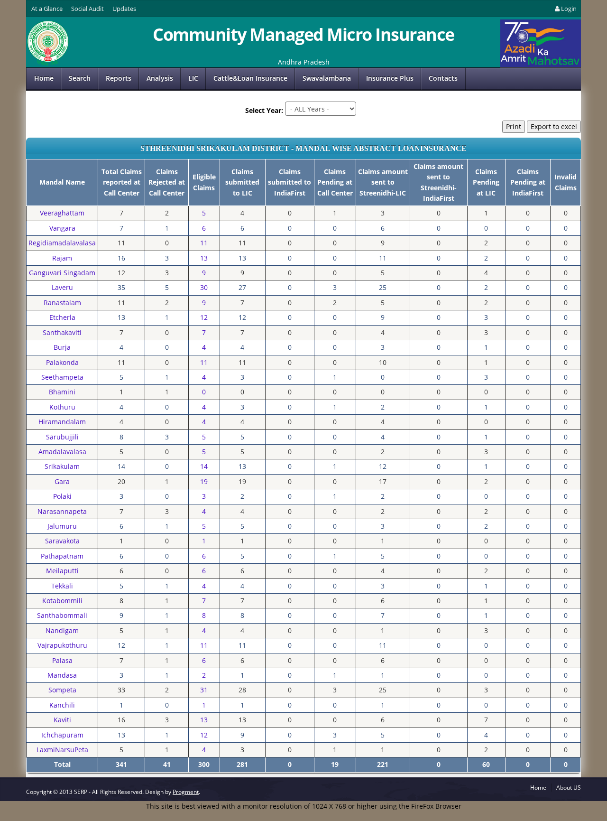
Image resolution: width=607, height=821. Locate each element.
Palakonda (62, 362)
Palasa (62, 660)
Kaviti (62, 719)
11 (204, 242)
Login (569, 8)
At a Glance (47, 8)
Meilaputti (62, 570)
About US (568, 788)
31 (204, 689)
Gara (62, 481)
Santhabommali (62, 615)
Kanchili (62, 704)
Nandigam (62, 630)
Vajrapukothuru (62, 645)
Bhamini (62, 391)
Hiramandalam (62, 421)
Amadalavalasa (62, 451)
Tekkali (62, 585)
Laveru (62, 287)
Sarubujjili (62, 436)
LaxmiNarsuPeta (62, 749)
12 (204, 317)
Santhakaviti (62, 332)
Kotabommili (62, 600)
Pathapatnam (62, 555)
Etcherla (62, 317)
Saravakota (62, 540)
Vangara (62, 228)
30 (204, 287)
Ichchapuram (62, 734)
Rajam (62, 257)
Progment (186, 792)
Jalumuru (62, 526)
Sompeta (62, 689)
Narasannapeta (62, 511)
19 (204, 481)
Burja (62, 347)
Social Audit (87, 8)
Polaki (62, 496)
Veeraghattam (62, 212)
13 (204, 257)
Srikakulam (62, 466)
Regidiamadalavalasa (62, 242)
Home (44, 78)
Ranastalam (62, 302)
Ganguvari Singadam (62, 272)
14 (204, 466)
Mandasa (62, 675)
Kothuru (62, 406)
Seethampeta (62, 377)
